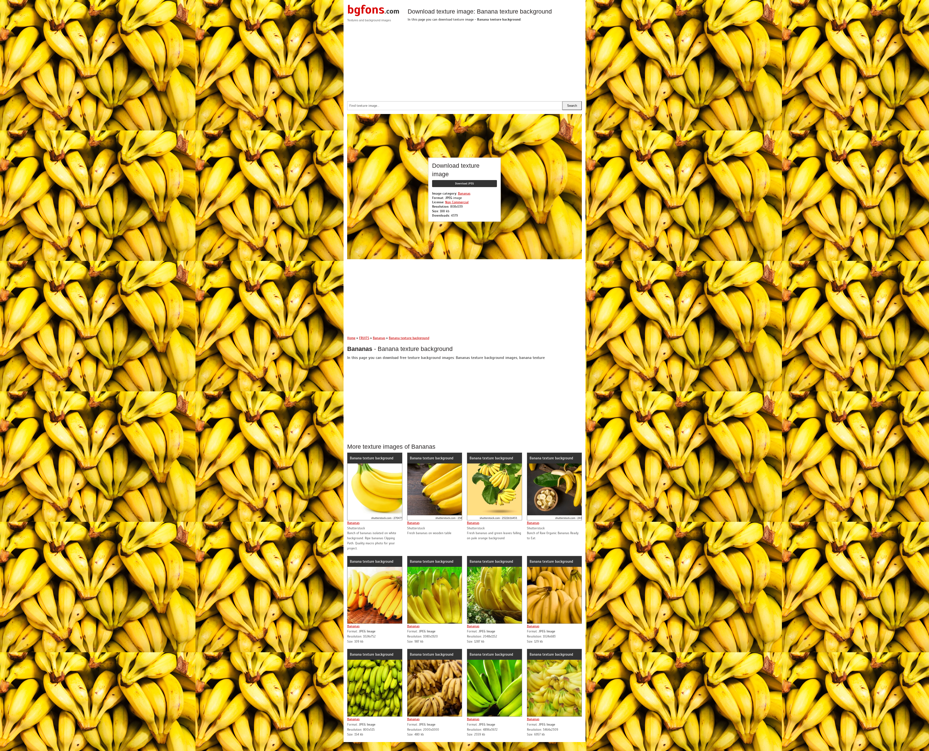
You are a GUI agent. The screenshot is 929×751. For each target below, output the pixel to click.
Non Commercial (457, 202)
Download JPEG (464, 183)
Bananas (464, 193)
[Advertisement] (495, 60)
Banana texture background (371, 458)
